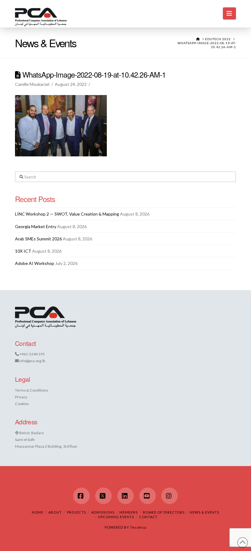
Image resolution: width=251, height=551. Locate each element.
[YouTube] (147, 496)
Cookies (22, 403)
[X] (103, 496)
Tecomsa (138, 527)
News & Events (204, 512)
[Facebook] (81, 496)
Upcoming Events (116, 517)
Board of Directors (164, 512)
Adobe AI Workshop (34, 263)
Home (37, 512)
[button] (229, 13)
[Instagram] (169, 496)
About (55, 512)
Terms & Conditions (31, 390)
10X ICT (23, 251)
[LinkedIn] (125, 496)
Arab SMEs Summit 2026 (38, 238)
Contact (148, 517)
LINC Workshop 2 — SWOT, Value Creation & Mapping (67, 213)
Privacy (21, 397)
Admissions (102, 512)
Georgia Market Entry (35, 226)
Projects (76, 512)
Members (128, 512)
